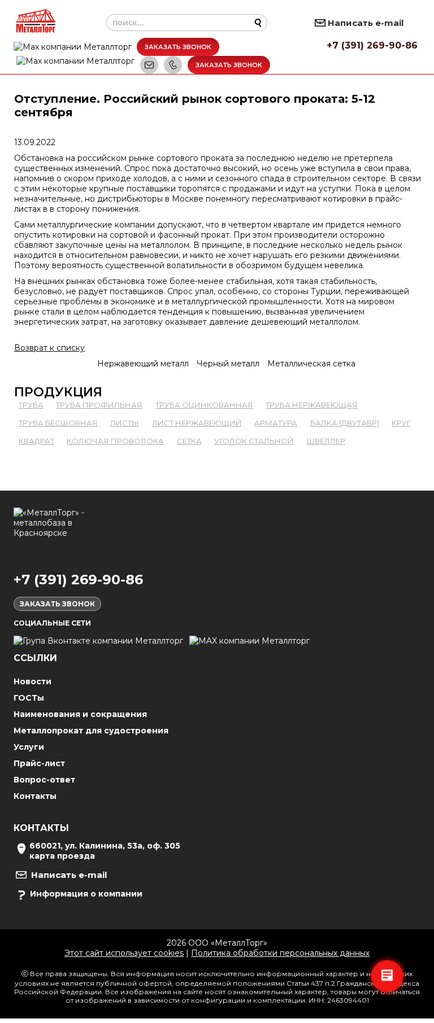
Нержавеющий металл (143, 364)
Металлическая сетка (311, 364)
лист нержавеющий (197, 422)
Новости (32, 681)
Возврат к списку (49, 348)
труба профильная (99, 404)
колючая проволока (115, 440)
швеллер (326, 440)
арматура (275, 422)
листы (124, 422)
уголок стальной (254, 440)
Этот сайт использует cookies (124, 953)
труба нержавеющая (312, 404)
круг (401, 422)
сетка (189, 440)
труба (31, 404)
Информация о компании (86, 894)
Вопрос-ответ (44, 780)
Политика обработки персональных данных (280, 953)
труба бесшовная (58, 422)
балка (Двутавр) (344, 422)
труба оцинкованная (204, 404)
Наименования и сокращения (80, 714)
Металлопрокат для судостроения (91, 730)
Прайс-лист (39, 763)
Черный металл (228, 364)
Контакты (35, 796)
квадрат (36, 440)
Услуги (29, 747)
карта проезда (62, 856)
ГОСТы (29, 698)
